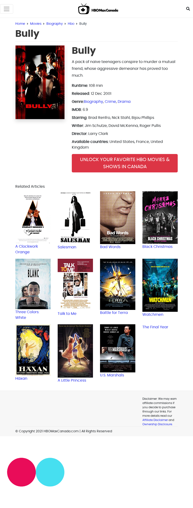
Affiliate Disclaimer (155, 420)
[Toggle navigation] (6, 9)
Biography (93, 102)
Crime (110, 102)
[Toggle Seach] (188, 8)
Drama (124, 102)
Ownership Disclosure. (157, 424)
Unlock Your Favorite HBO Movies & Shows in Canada (125, 163)
